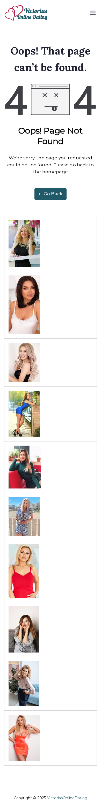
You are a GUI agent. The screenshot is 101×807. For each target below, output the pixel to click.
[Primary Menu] (93, 13)
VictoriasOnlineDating (67, 798)
